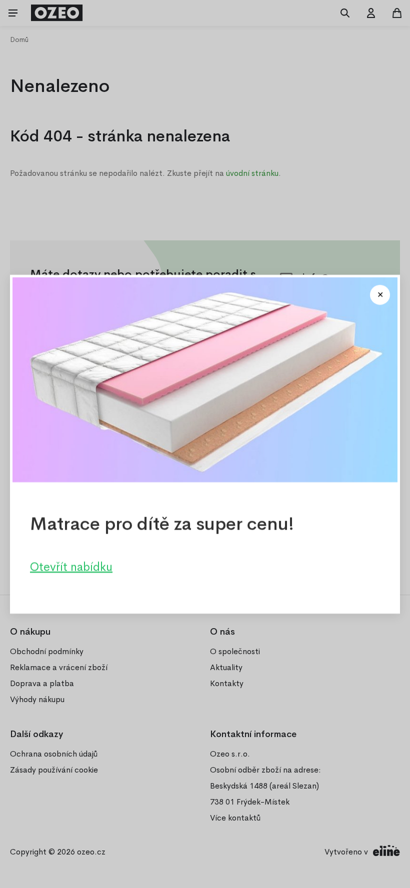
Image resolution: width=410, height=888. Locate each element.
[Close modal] (380, 295)
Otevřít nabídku (71, 566)
